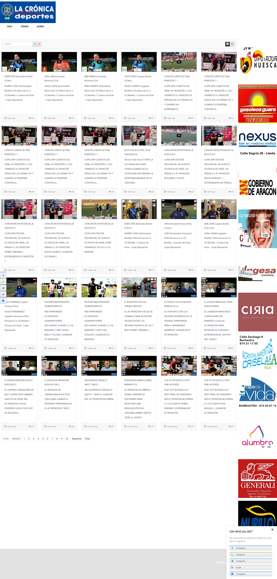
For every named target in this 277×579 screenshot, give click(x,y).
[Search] (35, 44)
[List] (232, 44)
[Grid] (227, 44)
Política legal (221, 562)
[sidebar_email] (3, 294)
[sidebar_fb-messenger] (3, 300)
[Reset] (39, 44)
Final (87, 439)
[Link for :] (257, 62)
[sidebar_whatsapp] (3, 281)
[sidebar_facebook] (3, 275)
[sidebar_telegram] (3, 288)
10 (67, 439)
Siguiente (76, 439)
